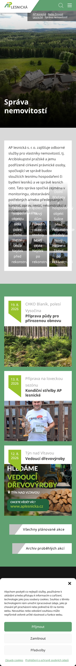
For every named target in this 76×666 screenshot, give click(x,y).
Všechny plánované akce (43, 529)
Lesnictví (38, 17)
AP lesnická (39, 14)
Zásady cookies (14, 660)
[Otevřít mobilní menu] (70, 5)
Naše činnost (55, 14)
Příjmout (38, 626)
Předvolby (38, 650)
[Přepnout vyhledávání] (60, 5)
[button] (70, 583)
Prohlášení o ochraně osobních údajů (47, 660)
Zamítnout (38, 638)
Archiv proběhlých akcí (45, 548)
